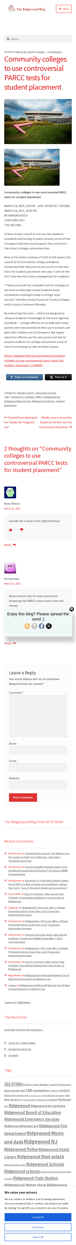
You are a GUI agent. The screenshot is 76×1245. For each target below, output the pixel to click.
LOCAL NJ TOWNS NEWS (21, 1043)
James (40, 51)
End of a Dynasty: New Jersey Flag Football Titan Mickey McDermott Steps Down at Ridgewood (36, 897)
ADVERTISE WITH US (19, 1049)
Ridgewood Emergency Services (31, 1119)
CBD (29, 1090)
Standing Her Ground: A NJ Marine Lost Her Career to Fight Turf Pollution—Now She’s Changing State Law (39, 857)
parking (53, 1099)
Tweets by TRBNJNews (17, 1002)
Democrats (10, 1095)
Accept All (38, 1217)
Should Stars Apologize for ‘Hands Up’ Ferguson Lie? (21, 422)
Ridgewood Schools (43, 401)
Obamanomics (30, 1099)
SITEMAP (13, 1055)
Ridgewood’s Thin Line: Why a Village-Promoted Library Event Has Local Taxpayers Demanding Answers (36, 911)
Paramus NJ (42, 1100)
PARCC (39, 397)
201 (7, 1084)
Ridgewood (19, 1105)
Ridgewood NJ (52, 397)
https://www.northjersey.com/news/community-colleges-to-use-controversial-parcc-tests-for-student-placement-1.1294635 (35, 360)
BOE (22, 1090)
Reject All (38, 1237)
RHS (6, 1106)
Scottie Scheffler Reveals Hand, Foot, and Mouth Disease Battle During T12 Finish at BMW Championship (38, 870)
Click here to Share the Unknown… (24, 1029)
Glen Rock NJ (23, 1095)
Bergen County (26, 393)
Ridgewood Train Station (35, 1178)
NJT (20, 1099)
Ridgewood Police (21, 1149)
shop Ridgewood (52, 1184)
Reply (7, 545)
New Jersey (11, 1099)
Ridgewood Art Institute (48, 1106)
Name (13, 743)
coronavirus (41, 1090)
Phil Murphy (64, 1099)
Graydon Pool (36, 1095)
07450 (17, 1084)
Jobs (67, 1095)
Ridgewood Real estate (17, 401)
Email (12, 761)
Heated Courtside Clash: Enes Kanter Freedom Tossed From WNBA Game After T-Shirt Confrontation (37, 938)
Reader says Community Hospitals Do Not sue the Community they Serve (55, 422)
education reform (46, 393)
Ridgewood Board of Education (32, 1112)
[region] (38, 1215)
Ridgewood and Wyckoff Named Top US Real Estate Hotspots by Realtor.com (39, 977)
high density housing (53, 1095)
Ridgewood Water (20, 1184)
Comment (16, 692)
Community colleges (22, 397)
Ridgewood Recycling (15, 1164)
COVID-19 (54, 1091)
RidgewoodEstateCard (21, 1126)
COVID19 (64, 1090)
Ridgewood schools (22, 1171)
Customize (38, 1227)
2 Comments (54, 51)
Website (14, 778)
